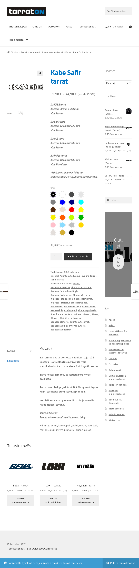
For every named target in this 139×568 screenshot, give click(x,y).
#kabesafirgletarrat (61, 295)
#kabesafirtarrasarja (62, 298)
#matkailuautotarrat (79, 314)
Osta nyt (118, 262)
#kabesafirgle (70, 291)
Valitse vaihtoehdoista (20, 500)
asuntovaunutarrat (61, 329)
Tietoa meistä (15, 39)
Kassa (68, 26)
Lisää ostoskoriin (78, 256)
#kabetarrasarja (72, 306)
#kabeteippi (70, 310)
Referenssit (115, 369)
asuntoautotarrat (79, 321)
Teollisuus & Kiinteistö (115, 401)
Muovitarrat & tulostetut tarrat (118, 351)
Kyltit (112, 325)
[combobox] (118, 83)
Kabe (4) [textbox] (117, 83)
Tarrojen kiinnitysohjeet (117, 392)
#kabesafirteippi (78, 302)
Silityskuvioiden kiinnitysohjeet (117, 377)
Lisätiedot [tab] (13, 360)
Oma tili (37, 26)
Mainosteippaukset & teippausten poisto (120, 342)
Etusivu (14, 52)
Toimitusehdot (87, 26)
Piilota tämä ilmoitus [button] (122, 563)
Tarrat (24, 52)
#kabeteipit (57, 310)
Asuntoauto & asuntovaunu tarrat (46, 52)
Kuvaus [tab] (11, 350)
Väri (53, 188)
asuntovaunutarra (76, 325)
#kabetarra (56, 306)
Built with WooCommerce (42, 548)
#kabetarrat (88, 306)
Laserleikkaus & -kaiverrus (118, 333)
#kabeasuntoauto (60, 287)
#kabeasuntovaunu (81, 287)
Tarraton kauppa (17, 26)
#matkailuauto (59, 314)
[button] (40, 73)
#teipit (63, 318)
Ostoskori (53, 26)
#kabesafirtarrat (83, 298)
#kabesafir (56, 291)
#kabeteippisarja (87, 310)
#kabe (76, 283)
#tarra (95, 314)
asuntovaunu (58, 325)
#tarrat (54, 318)
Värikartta (114, 420)
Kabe (68, 52)
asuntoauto (74, 318)
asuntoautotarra (60, 321)
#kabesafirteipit (59, 302)
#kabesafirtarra (81, 295)
